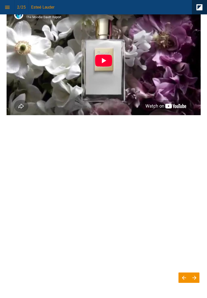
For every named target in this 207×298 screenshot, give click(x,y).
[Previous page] (183, 277)
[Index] (7, 7)
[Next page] (194, 277)
